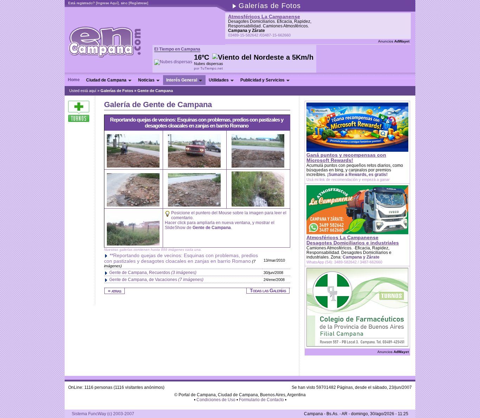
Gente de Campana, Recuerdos (152, 272)
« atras (114, 291)
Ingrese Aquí (107, 3)
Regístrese (138, 3)
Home (74, 79)
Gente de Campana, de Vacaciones (156, 279)
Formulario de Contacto (261, 399)
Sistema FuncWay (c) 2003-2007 (103, 413)
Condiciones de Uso (215, 399)
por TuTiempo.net (208, 68)
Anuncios (393, 41)
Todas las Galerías (268, 290)
